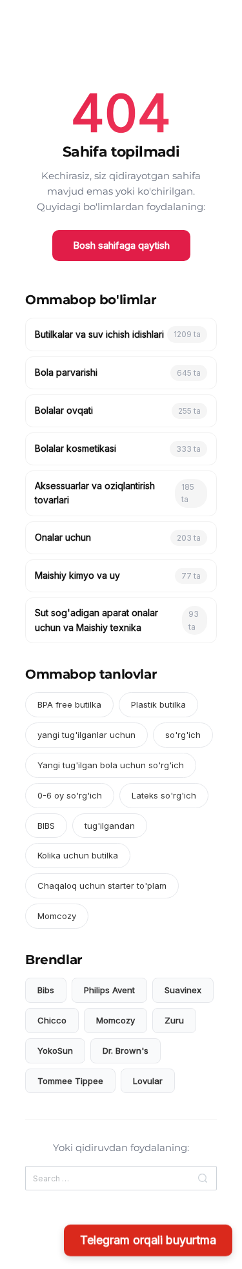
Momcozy (56, 916)
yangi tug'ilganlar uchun (86, 735)
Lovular (148, 1081)
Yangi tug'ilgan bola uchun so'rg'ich (110, 765)
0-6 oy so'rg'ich (69, 795)
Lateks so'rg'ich (164, 795)
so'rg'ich (183, 735)
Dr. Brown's (125, 1050)
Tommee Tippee (70, 1081)
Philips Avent (109, 990)
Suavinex (183, 990)
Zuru (174, 1020)
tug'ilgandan (110, 825)
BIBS (46, 825)
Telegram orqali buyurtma (148, 1241)
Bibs (45, 990)
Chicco (51, 1020)
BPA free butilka (69, 704)
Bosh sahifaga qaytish (121, 245)
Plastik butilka (158, 704)
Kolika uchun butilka (77, 855)
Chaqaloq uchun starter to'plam (101, 885)
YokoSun (55, 1050)
